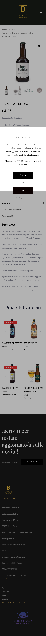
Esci (23, 190)
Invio (23, 175)
